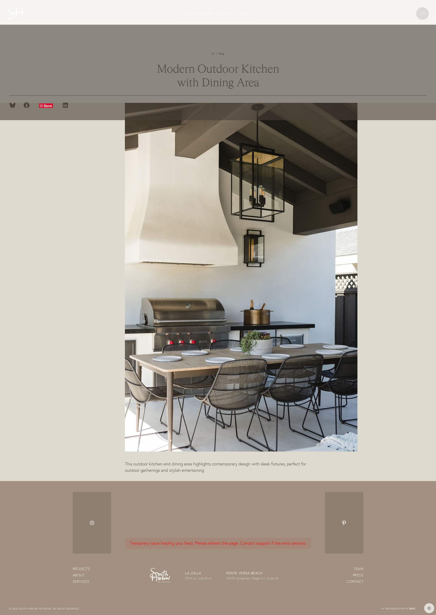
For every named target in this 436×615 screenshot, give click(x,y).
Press (358, 575)
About (78, 575)
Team (358, 569)
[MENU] (422, 13)
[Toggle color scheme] (429, 608)
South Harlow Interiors (218, 13)
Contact (355, 581)
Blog (221, 53)
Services (81, 581)
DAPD (412, 608)
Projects (81, 569)
